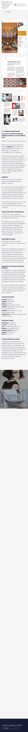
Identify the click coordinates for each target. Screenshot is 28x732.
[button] (10, 728)
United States (20, 4)
